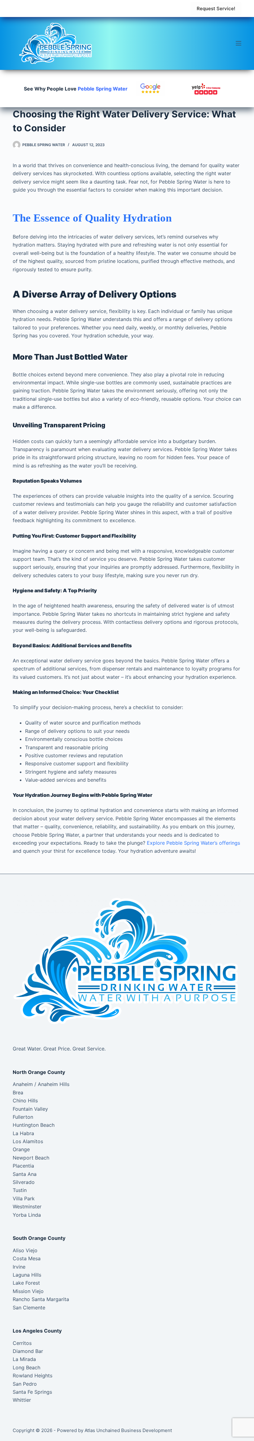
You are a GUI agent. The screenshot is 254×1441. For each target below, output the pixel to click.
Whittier (22, 1400)
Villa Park (24, 1198)
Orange (21, 1149)
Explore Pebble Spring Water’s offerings (193, 843)
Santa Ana (25, 1174)
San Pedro (25, 1384)
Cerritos (22, 1343)
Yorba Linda (27, 1215)
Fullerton (23, 1117)
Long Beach (26, 1367)
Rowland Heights (32, 1375)
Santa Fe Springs (32, 1392)
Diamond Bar (28, 1351)
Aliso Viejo (25, 1250)
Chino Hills (25, 1100)
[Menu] (238, 43)
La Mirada (24, 1359)
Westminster (27, 1206)
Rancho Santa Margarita (41, 1299)
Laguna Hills (27, 1275)
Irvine (19, 1267)
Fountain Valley (30, 1109)
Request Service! (216, 8)
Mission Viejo (28, 1291)
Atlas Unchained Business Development (128, 1430)
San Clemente (29, 1307)
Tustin (20, 1190)
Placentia (23, 1166)
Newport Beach (31, 1158)
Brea (18, 1092)
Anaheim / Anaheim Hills (41, 1084)
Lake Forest (26, 1283)
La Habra (23, 1133)
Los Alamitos (28, 1141)
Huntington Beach (34, 1125)
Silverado (24, 1182)
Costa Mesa (27, 1258)
